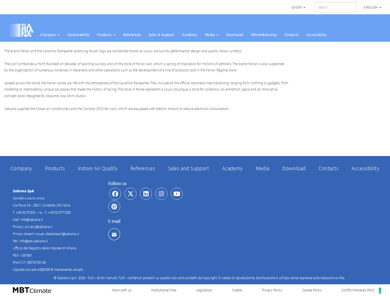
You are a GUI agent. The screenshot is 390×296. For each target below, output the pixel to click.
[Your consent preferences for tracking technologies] (380, 290)
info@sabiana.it (32, 219)
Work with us (121, 290)
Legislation (204, 290)
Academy (189, 34)
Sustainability (78, 34)
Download (234, 34)
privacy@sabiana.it (38, 226)
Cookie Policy (312, 290)
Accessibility (316, 34)
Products (105, 34)
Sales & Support (161, 34)
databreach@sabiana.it (62, 233)
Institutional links (163, 290)
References (132, 34)
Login (297, 7)
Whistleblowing (264, 34)
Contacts (291, 34)
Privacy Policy (272, 290)
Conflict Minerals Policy (358, 290)
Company (48, 34)
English (371, 7)
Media (210, 34)
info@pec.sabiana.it (33, 240)
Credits (237, 290)
